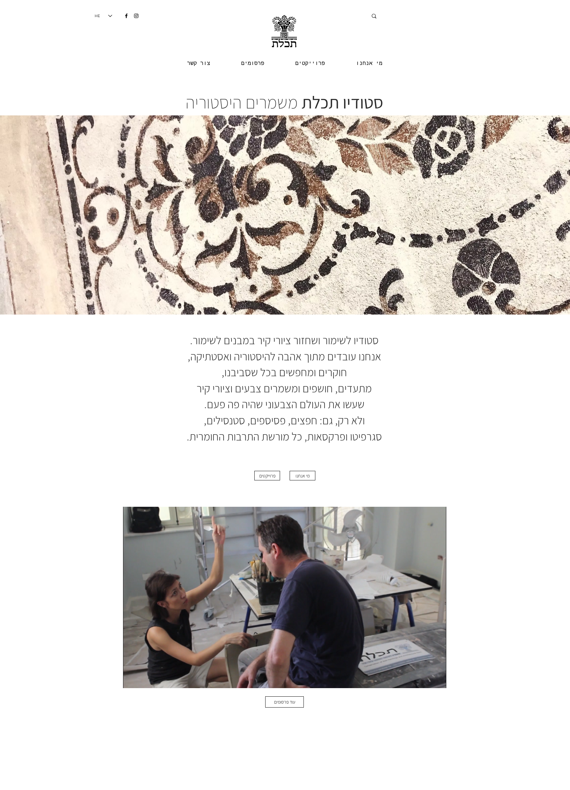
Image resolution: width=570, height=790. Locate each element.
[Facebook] (126, 16)
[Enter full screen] (437, 679)
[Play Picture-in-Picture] (426, 679)
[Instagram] (136, 16)
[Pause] (131, 679)
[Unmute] (143, 679)
